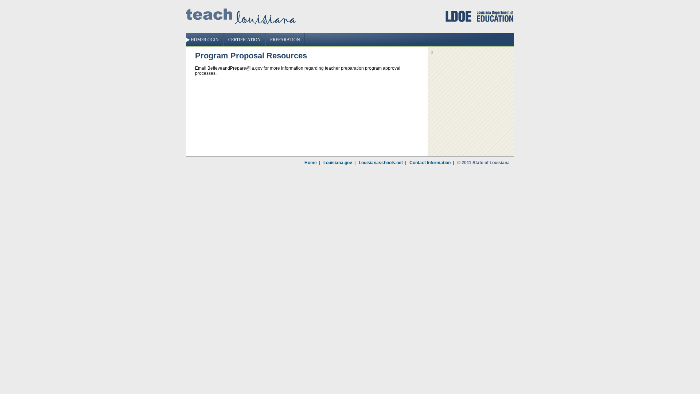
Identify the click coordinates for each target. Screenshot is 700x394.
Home (310, 162)
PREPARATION (285, 39)
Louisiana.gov (337, 162)
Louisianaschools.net (381, 162)
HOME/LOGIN (205, 39)
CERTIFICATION (244, 39)
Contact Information (430, 162)
